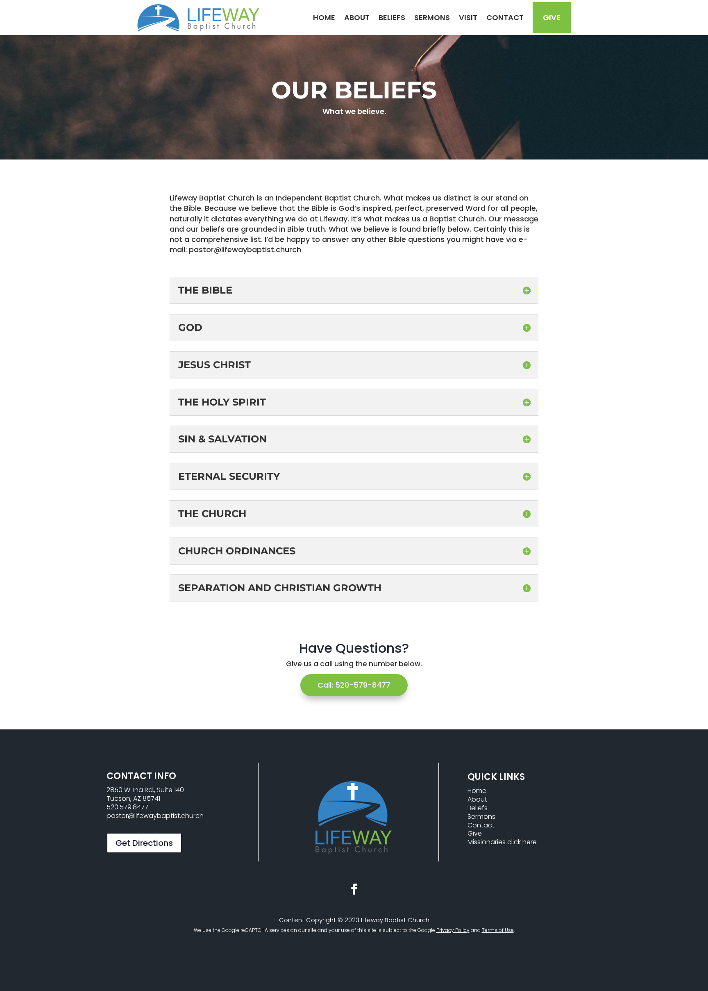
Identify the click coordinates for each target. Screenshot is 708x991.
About (357, 17)
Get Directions (144, 843)
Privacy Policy (453, 930)
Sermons (432, 17)
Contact (505, 17)
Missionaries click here (502, 842)
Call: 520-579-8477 (354, 685)
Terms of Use (498, 930)
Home (324, 17)
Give (551, 17)
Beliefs (392, 17)
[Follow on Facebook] (354, 889)
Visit (468, 17)
